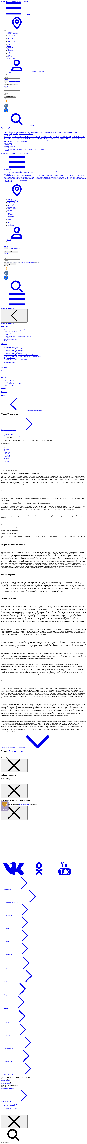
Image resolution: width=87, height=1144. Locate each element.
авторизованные (24, 782)
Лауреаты (7, 995)
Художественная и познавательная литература (17, 336)
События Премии (30, 149)
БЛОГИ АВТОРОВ (9, 385)
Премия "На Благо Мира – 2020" (68, 137)
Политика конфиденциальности (13, 1104)
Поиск (32, 125)
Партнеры (7, 150)
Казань (9, 46)
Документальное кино (31, 132)
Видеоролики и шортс (22, 134)
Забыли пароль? (8, 79)
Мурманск (10, 52)
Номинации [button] (7, 131)
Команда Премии (6, 1101)
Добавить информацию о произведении (12, 471)
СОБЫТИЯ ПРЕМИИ (10, 382)
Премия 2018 (8, 915)
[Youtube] (65, 874)
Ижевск (9, 43)
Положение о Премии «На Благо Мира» (15, 359)
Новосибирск (11, 58)
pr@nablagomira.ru (6, 1080)
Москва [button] (32, 29)
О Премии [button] (7, 135)
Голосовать (12, 128)
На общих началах (9, 146)
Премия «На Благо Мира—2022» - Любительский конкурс (21, 355)
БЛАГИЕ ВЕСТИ (9, 380)
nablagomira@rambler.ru (7, 1088)
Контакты (7, 141)
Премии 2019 (8, 928)
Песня (59, 132)
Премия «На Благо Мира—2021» (13, 353)
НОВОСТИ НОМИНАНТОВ (12, 383)
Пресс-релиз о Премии (50, 140)
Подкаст (13, 134)
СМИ (5, 361)
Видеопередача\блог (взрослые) (47, 132)
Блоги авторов (39, 149)
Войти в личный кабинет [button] (37, 71)
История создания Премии (12, 137)
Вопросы (3, 395)
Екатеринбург (11, 41)
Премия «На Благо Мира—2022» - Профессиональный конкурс (22, 356)
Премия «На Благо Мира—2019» (13, 350)
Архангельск (11, 35)
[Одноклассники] (39, 874)
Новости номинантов (18, 149)
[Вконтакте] (14, 874)
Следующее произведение (8, 430)
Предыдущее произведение (34, 410)
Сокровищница (8, 144)
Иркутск (9, 44)
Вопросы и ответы (15, 141)
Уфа (8, 55)
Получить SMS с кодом (11, 84)
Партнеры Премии (80, 140)
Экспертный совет (62, 140)
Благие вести (8, 149)
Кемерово (10, 47)
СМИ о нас (71, 140)
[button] (17, 196)
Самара (9, 56)
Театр (31, 134)
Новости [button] (6, 147)
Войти (6, 81)
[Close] (14, 765)
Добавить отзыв (16, 751)
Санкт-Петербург (12, 33)
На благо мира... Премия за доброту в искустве (14, 1)
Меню (28, 14)
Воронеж (10, 38)
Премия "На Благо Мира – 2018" (29, 137)
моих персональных (28, 95)
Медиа (6, 1008)
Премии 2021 (8, 954)
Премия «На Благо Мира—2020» (13, 352)
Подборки (24, 141)
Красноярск (10, 50)
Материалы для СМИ (10, 1105)
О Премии (4, 344)
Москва (9, 32)
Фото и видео (8, 143)
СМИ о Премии (8, 364)
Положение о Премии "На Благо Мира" (31, 140)
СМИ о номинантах (10, 982)
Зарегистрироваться (14, 81)
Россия (9, 53)
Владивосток (11, 40)
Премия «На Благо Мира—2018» (13, 348)
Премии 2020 (8, 941)
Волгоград (10, 36)
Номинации (4, 326)
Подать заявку (5, 128)
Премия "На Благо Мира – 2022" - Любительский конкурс (33, 138)
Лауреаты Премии (14, 140)
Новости (3, 377)
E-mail (9, 72)
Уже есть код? (8, 86)
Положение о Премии (10, 1108)
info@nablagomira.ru (6, 1083)
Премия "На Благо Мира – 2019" (48, 137)
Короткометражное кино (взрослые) (14, 132)
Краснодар (10, 49)
